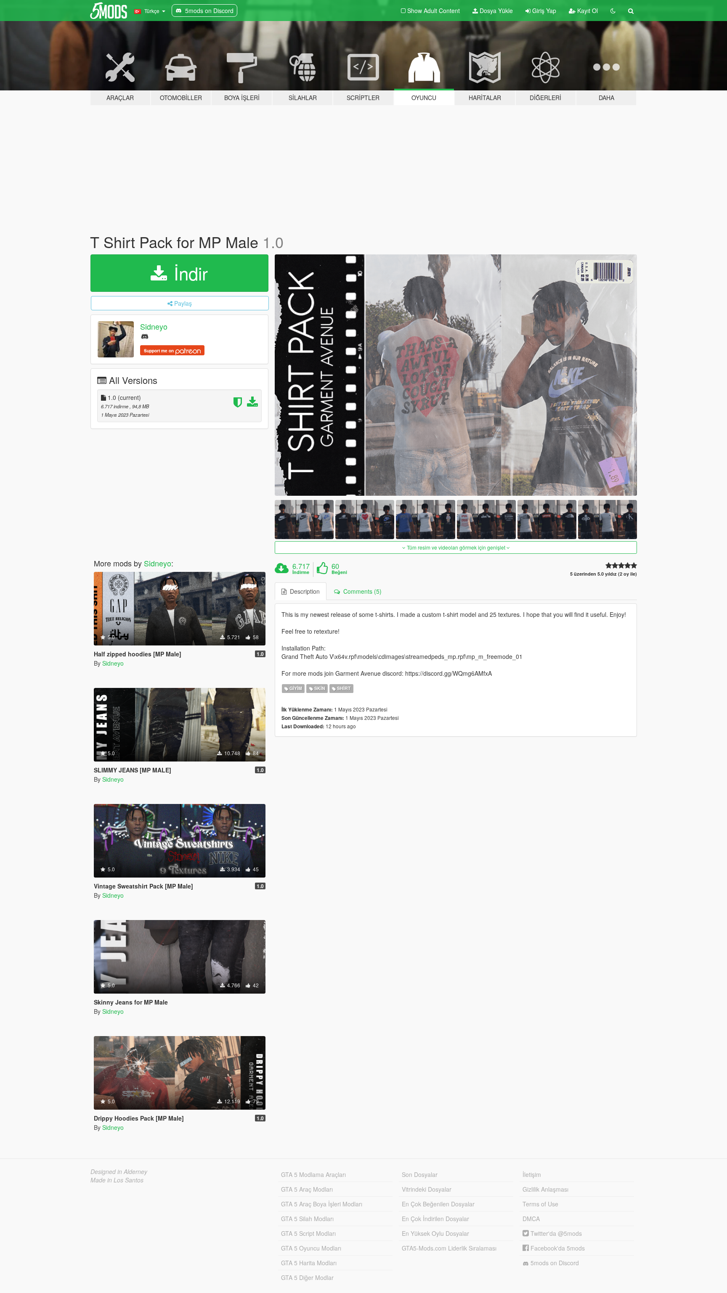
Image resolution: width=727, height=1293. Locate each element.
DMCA (531, 1218)
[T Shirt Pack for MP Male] (456, 375)
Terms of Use (540, 1204)
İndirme (300, 572)
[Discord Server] (144, 336)
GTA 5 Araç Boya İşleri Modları (321, 1204)
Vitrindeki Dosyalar (426, 1189)
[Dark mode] (613, 10)
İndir (188, 273)
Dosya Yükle (495, 10)
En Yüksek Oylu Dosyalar (435, 1233)
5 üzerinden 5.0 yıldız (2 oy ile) (603, 573)
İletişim (532, 1174)
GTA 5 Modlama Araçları (313, 1174)
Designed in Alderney (118, 1171)
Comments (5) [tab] (361, 591)
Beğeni (339, 572)
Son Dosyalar (420, 1174)
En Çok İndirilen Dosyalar (435, 1218)
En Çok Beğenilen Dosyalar (438, 1204)
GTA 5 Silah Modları (307, 1218)
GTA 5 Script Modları (308, 1233)
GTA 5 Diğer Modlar (307, 1277)
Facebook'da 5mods (557, 1248)
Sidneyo (153, 326)
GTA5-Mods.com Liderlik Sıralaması (449, 1248)
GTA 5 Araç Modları (307, 1189)
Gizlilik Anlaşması (545, 1189)
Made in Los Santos (116, 1180)
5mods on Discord (554, 1263)
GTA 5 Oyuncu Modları (311, 1248)
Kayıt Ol (587, 10)
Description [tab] (303, 591)
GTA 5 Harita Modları (309, 1263)
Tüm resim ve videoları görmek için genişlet (456, 547)
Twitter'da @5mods (555, 1233)
